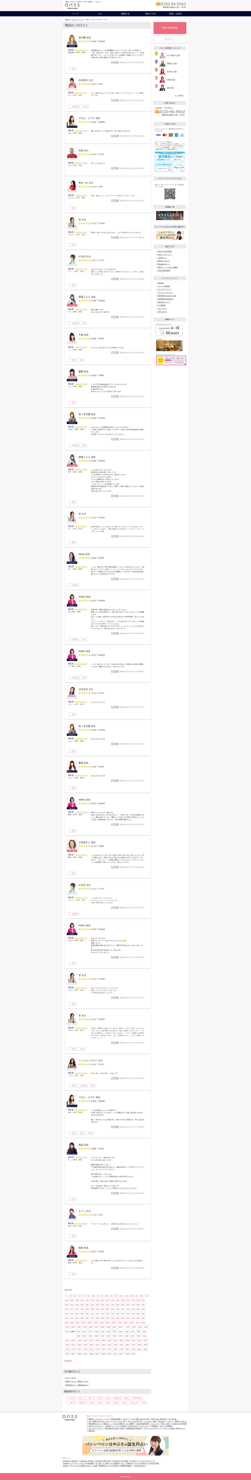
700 (87, 1314)
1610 (97, 1345)
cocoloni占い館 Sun (86, 1461)
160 (141, 1296)
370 (82, 1305)
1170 (96, 1327)
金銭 (99, 1402)
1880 (91, 1354)
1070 (119, 1323)
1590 (85, 1345)
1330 (96, 1336)
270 (112, 1300)
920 (117, 1318)
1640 (115, 1345)
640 (138, 1309)
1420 (67, 1340)
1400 (138, 1336)
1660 (127, 1345)
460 (128, 1305)
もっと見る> (179, 95)
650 (143, 1309)
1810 (133, 1349)
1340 (102, 1336)
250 (102, 1300)
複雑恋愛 (116, 1398)
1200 (114, 1327)
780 (128, 1314)
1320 (90, 1336)
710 (92, 1314)
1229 (102, 1331)
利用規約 (161, 283)
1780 (115, 1349)
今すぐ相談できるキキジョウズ (99, 1421)
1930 (121, 1354)
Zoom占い (162, 1421)
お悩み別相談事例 (164, 270)
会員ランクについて (165, 254)
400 (97, 1305)
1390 (132, 1336)
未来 (123, 1402)
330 (143, 1300)
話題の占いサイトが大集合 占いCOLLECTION (142, 1463)
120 (121, 1296)
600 (117, 1309)
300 (128, 1300)
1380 (126, 1336)
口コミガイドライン (165, 289)
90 (106, 1296)
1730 (85, 1349)
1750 (97, 1349)
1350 (108, 1336)
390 (92, 1305)
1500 (115, 1340)
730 (102, 1314)
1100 (137, 1323)
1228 (96, 1331)
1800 (127, 1349)
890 (102, 1318)
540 (87, 1309)
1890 (97, 1354)
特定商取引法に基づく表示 (167, 296)
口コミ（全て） (70, 1378)
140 (131, 1296)
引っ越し (133, 1402)
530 (82, 1309)
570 (102, 1309)
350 (71, 1305)
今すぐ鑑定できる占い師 (140, 1419)
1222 (146, 1327)
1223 (67, 1331)
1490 (109, 1340)
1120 (67, 1327)
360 (77, 1305)
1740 (91, 1349)
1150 (85, 1327)
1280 (138, 1331)
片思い (90, 1398)
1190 (108, 1327)
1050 (107, 1323)
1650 (121, 1345)
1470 (97, 1340)
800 (138, 1314)
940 (128, 1318)
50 (89, 1296)
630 (133, 1309)
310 (133, 1300)
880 (97, 1318)
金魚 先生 (170, 88)
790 (133, 1314)
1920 (115, 1354)
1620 (103, 1345)
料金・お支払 (175, 14)
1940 (127, 1354)
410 (102, 1305)
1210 (120, 1327)
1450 (85, 1340)
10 (71, 1296)
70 (97, 1296)
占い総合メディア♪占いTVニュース (142, 1461)
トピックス (155, 1424)
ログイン (170, 39)
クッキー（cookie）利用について (173, 1428)
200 (77, 1300)
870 (92, 1318)
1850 (73, 1354)
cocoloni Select (139, 1466)
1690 (145, 1345)
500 (66, 1309)
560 (97, 1309)
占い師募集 (161, 305)
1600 (91, 1345)
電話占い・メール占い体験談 (168, 267)
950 (133, 1318)
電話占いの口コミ (164, 261)
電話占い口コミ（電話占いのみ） (77, 1381)
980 (66, 1323)
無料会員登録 (170, 27)
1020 (89, 1323)
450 (122, 1305)
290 (122, 1300)
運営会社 (92, 1431)
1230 (108, 1331)
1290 (144, 1331)
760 (117, 1314)
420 (107, 1305)
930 (122, 1318)
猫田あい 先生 (172, 63)
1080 (125, 1323)
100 (111, 1296)
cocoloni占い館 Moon (70, 1461)
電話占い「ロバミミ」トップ (74, 19)
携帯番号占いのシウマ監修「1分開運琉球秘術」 (116, 1466)
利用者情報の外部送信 (165, 299)
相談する (125, 14)
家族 (115, 1402)
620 (128, 1309)
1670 (133, 1345)
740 (107, 1314)
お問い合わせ (162, 312)
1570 (73, 1345)
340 (66, 1305)
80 (102, 1296)
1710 (73, 1349)
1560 (67, 1345)
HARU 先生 (171, 79)
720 (97, 1314)
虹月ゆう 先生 (172, 71)
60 (93, 1296)
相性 (71, 1402)
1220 (134, 1327)
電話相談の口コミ (164, 264)
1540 (139, 1340)
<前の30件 (68, 1290)
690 (82, 1314)
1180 (102, 1327)
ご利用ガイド (162, 258)
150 (136, 1296)
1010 (83, 1323)
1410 (144, 1336)
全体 (73, 68)
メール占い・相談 (150, 1421)
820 (66, 1318)
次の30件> (68, 1361)
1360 (114, 1336)
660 (66, 1314)
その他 (85, 106)
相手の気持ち (137, 1398)
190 (71, 1300)
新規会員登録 (116, 1419)
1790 (121, 1349)
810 (143, 1314)
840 (77, 1318)
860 (87, 1318)
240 (97, 1300)
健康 (107, 1402)
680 (77, 1314)
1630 (109, 1345)
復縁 (126, 1398)
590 (112, 1309)
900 (107, 1318)
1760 (103, 1349)
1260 (126, 1331)
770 (122, 1314)
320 (138, 1300)
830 (71, 1318)
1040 (101, 1323)
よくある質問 (121, 1426)
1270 (132, 1331)
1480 (103, 1340)
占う (100, 14)
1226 (84, 1331)
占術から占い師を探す (158, 1419)
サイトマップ (162, 309)
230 (92, 1300)
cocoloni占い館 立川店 (103, 1461)
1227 (90, 1331)
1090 (131, 1323)
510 (71, 1309)
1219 (128, 1327)
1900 (103, 1354)
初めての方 (150, 14)
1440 (79, 1340)
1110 (143, 1323)
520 (77, 1309)
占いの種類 (130, 1424)
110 (116, 1296)
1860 (79, 1354)
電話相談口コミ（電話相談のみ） (77, 1385)
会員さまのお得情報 (165, 251)
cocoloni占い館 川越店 (120, 1461)
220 (87, 1300)
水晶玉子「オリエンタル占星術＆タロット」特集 (80, 1466)
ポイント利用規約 (164, 286)
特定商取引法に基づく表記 (114, 1428)
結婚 (73, 285)
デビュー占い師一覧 (134, 1421)
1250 (120, 1331)
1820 (139, 1349)
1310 (84, 1336)
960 (138, 1318)
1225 (78, 1331)
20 (75, 1296)
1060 (113, 1323)
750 (112, 1314)
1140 (79, 1327)
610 (122, 1309)
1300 (78, 1336)
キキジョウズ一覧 (119, 1421)
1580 (79, 1345)
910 (112, 1318)
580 (107, 1309)
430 (112, 1305)
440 (117, 1305)
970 (143, 1318)
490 (143, 1305)
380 (87, 1305)
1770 (109, 1349)
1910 (109, 1354)
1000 (77, 1323)
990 (71, 1323)
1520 (127, 1340)
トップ (75, 14)
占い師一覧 (172, 1419)
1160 (90, 1327)
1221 (140, 1327)
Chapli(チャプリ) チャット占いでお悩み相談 (78, 1463)
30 (80, 1296)
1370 (120, 1336)
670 (71, 1314)
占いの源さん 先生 (173, 55)
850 (82, 1318)
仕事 (84, 323)
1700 (67, 1349)
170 (146, 1296)
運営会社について (164, 302)
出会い (80, 1398)
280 (117, 1300)
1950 (133, 1354)
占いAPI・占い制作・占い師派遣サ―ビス (110, 1463)
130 (126, 1296)
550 (92, 1309)
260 (107, 1300)
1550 (145, 1340)
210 (82, 1300)
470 (133, 1305)
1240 (114, 1331)
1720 (79, 1349)
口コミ (170, 1421)
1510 (121, 1340)
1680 (139, 1345)
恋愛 (73, 245)
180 (66, 1300)
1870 (85, 1354)
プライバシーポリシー (165, 293)
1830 (145, 1349)
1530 (133, 1340)
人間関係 (75, 106)
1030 (95, 1323)
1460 (91, 1340)
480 (138, 1305)
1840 (67, 1354)
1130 (73, 1327)
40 (84, 1296)
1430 (73, 1340)
